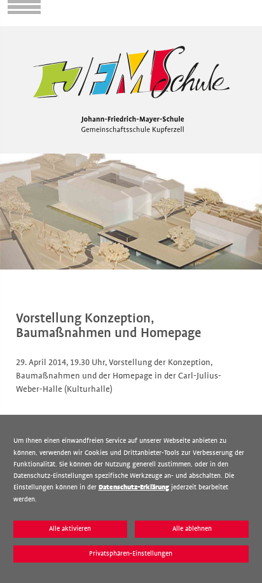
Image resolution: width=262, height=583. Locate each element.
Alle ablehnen (192, 528)
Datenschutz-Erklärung (134, 487)
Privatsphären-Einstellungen (130, 553)
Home (11, 31)
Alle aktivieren (70, 528)
